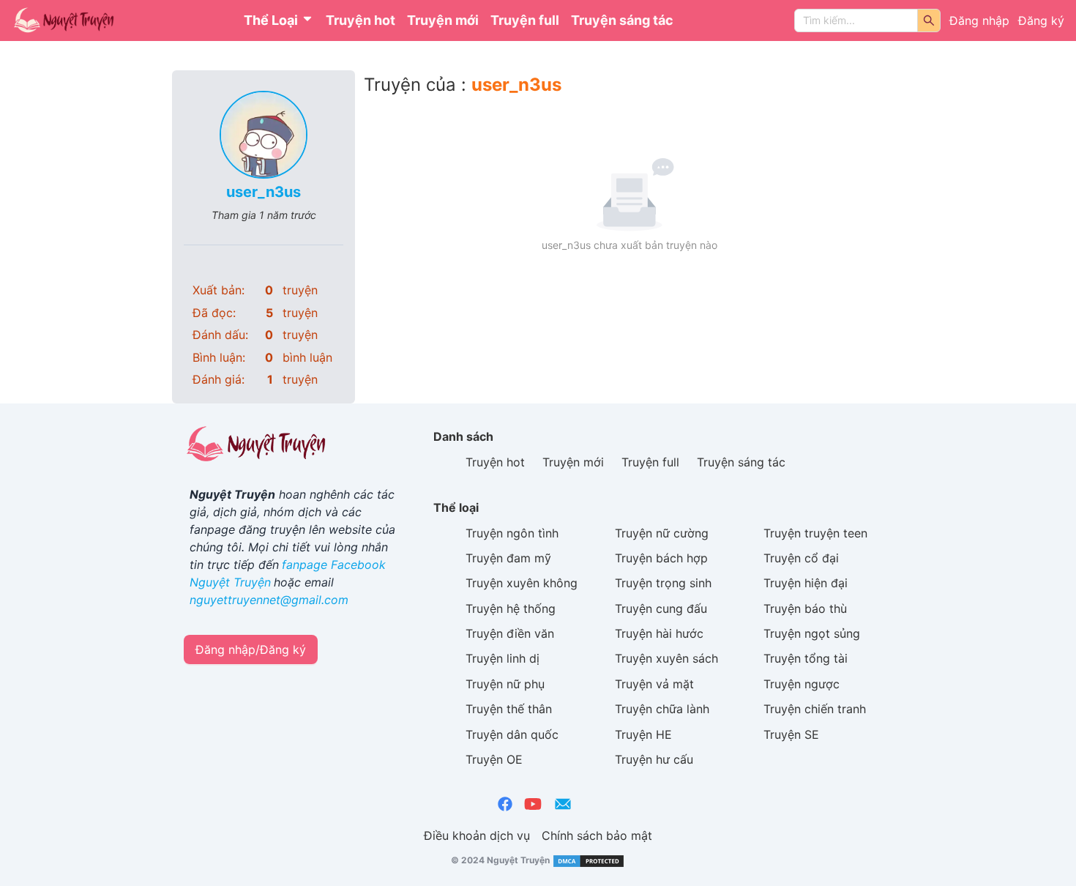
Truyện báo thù (805, 608)
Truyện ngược (801, 684)
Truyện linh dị (502, 658)
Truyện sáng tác (622, 20)
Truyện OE (494, 759)
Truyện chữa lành (662, 708)
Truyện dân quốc (512, 734)
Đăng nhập (979, 20)
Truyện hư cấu (654, 759)
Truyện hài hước (659, 633)
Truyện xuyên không (522, 583)
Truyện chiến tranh (814, 708)
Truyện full (524, 20)
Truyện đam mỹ (508, 558)
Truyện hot (360, 20)
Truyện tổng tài (805, 658)
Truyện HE (643, 734)
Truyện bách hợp (661, 558)
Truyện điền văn (510, 633)
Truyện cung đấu (661, 608)
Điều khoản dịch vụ (477, 835)
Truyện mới (443, 20)
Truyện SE (791, 734)
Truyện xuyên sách (666, 658)
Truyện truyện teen (815, 533)
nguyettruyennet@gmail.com (269, 599)
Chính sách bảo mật (597, 835)
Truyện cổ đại (801, 558)
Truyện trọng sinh (663, 583)
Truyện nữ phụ (505, 684)
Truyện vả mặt (654, 684)
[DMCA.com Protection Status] (587, 860)
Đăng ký (1041, 20)
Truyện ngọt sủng (811, 633)
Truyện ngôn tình (512, 533)
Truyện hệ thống (511, 608)
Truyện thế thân (509, 708)
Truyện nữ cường (662, 533)
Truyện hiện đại (805, 583)
